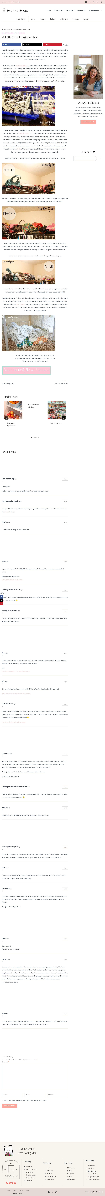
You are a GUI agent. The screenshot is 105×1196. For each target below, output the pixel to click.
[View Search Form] (102, 10)
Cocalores (5, 888)
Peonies (49, 1168)
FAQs (27, 1190)
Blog (21, 1190)
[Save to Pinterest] (1, 603)
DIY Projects (29, 1172)
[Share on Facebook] (1, 596)
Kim (3, 681)
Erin (3, 653)
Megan (4, 807)
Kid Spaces (29, 1181)
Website (50, 1094)
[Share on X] (1, 600)
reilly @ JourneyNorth (9, 610)
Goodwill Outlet (21, 65)
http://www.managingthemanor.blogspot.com (16, 671)
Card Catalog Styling (8, 381)
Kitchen (69, 1171)
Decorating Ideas (31, 1175)
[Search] (100, 158)
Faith (3, 868)
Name (5, 1094)
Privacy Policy (18, 1193)
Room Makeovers (31, 1169)
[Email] (85, 2)
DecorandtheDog (8, 479)
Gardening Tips (51, 1176)
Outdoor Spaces (30, 1178)
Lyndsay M (5, 754)
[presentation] (13, 410)
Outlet (19, 149)
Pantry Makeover (56, 423)
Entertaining (94, 10)
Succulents (50, 1171)
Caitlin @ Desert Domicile (11, 590)
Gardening (70, 10)
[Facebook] (89, 2)
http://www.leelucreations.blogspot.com (14, 722)
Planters (49, 1173)
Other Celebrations (94, 1179)
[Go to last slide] (6, 418)
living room (75, 19)
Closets (69, 1176)
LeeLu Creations (7, 704)
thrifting (21, 33)
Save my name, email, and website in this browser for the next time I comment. (25, 1100)
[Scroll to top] (101, 1189)
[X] (52, 1192)
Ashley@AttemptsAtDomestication (14, 787)
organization (12, 33)
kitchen (33, 19)
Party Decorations (93, 1177)
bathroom (43, 19)
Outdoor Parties (93, 1174)
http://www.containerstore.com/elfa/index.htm (16, 693)
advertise (6, 2)
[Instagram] (93, 2)
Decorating (58, 10)
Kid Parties (91, 1165)
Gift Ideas (91, 1168)
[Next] (63, 418)
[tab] (31, 437)
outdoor (85, 19)
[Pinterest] (97, 2)
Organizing (81, 10)
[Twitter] (101, 2)
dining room (64, 19)
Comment (5, 1062)
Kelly (4, 561)
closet (4, 33)
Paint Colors (29, 1166)
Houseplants (50, 1179)
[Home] (2, 29)
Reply (65, 479)
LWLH (4, 938)
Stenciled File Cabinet (61, 381)
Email (28, 1094)
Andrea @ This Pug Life (10, 847)
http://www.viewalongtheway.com (12, 579)
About (15, 1190)
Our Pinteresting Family (10, 501)
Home (49, 10)
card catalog (20, 304)
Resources (16, 2)
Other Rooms (71, 1179)
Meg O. (4, 522)
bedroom (53, 19)
